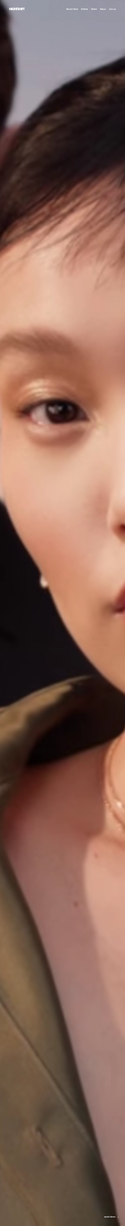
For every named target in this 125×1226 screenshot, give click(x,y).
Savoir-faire (72, 9)
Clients (84, 9)
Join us (112, 9)
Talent (94, 9)
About (103, 9)
